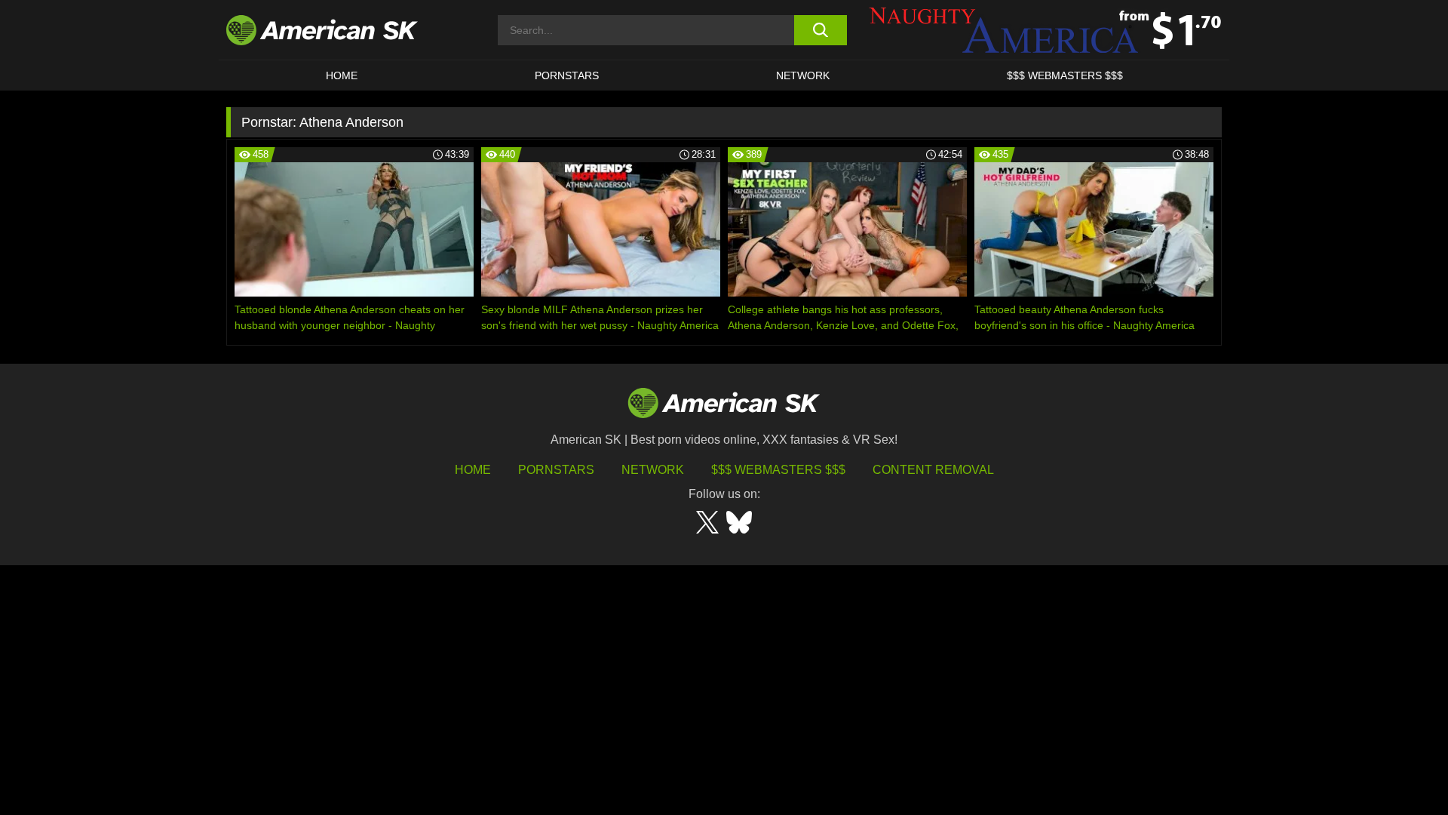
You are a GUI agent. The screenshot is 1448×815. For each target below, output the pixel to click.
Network (803, 75)
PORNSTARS (567, 75)
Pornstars (556, 469)
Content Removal (933, 469)
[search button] (820, 30)
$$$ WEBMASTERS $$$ (1065, 75)
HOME (341, 75)
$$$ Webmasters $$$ (778, 469)
